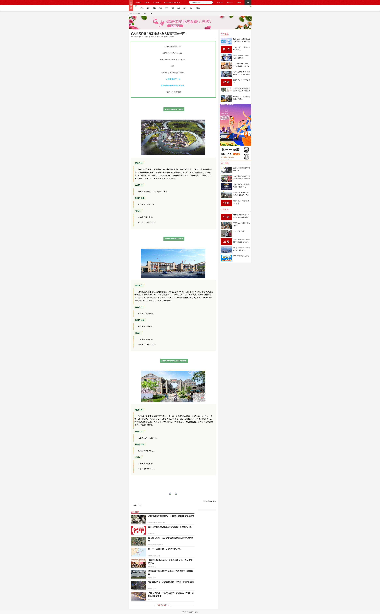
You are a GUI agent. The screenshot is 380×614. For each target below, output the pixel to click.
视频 (154, 8)
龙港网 (130, 13)
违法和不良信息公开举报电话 (172, 2)
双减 (172, 8)
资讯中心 (138, 13)
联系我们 (146, 2)
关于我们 (138, 2)
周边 (160, 8)
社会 (191, 8)
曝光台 (198, 8)
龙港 (139, 505)
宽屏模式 (172, 37)
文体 (184, 8)
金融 (178, 8)
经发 (166, 8)
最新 (148, 8)
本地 (142, 8)
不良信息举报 (156, 2)
